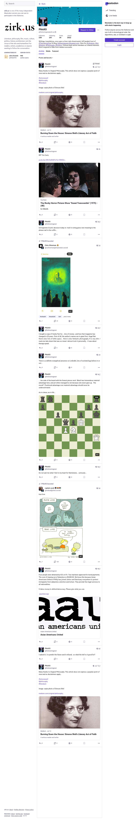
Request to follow (87, 30)
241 (50, 38)
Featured (55, 51)
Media (48, 51)
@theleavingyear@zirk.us (46, 32)
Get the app (19, 814)
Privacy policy (29, 809)
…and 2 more (66, 316)
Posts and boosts (45, 58)
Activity (41, 51)
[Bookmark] (84, 142)
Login (119, 45)
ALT (70, 311)
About (11, 809)
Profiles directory (19, 809)
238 (40, 38)
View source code (16, 816)
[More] (99, 142)
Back (43, 4)
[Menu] (98, 30)
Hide (69, 254)
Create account (119, 40)
